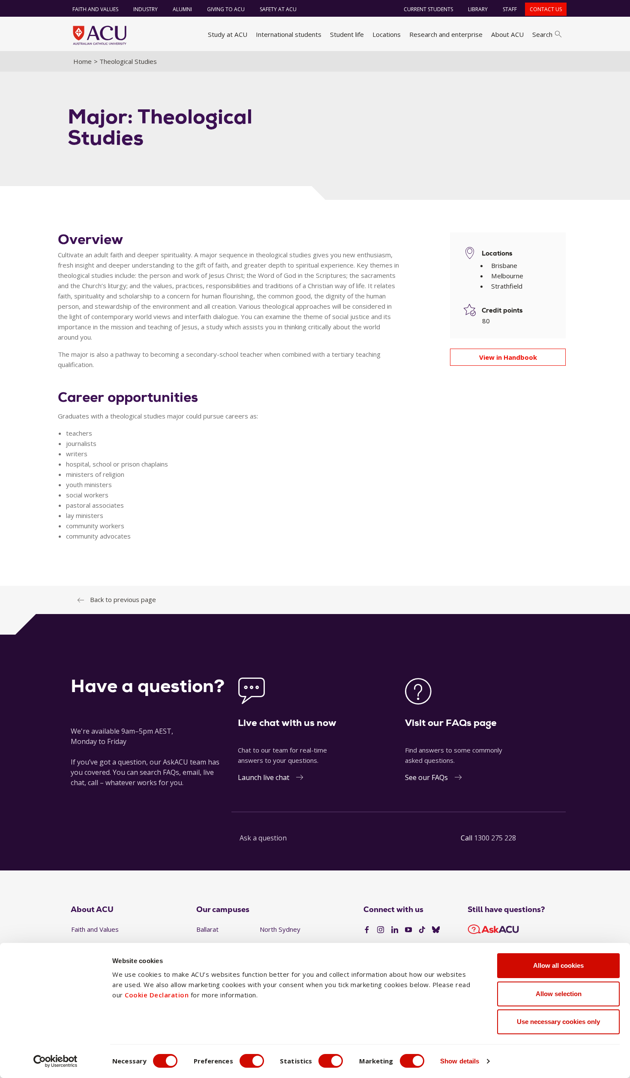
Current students (428, 9)
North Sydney (280, 929)
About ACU (507, 34)
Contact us (546, 9)
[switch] (252, 1061)
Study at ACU (227, 34)
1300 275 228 (495, 838)
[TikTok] (422, 930)
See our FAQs (426, 777)
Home (82, 61)
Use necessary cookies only (558, 1021)
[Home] (99, 35)
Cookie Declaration (157, 995)
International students (288, 34)
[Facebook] (366, 930)
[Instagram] (380, 930)
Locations (386, 34)
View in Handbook (508, 357)
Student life (347, 34)
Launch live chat (263, 777)
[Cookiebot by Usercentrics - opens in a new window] (55, 1061)
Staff (510, 9)
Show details (459, 1061)
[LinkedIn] (394, 930)
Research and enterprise (446, 34)
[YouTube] (408, 930)
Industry (145, 9)
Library (478, 9)
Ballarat (207, 929)
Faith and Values (95, 9)
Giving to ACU (226, 9)
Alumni (182, 9)
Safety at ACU (278, 9)
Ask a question (263, 838)
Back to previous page (123, 599)
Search (542, 34)
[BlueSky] (436, 930)
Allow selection (559, 993)
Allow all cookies (558, 965)
